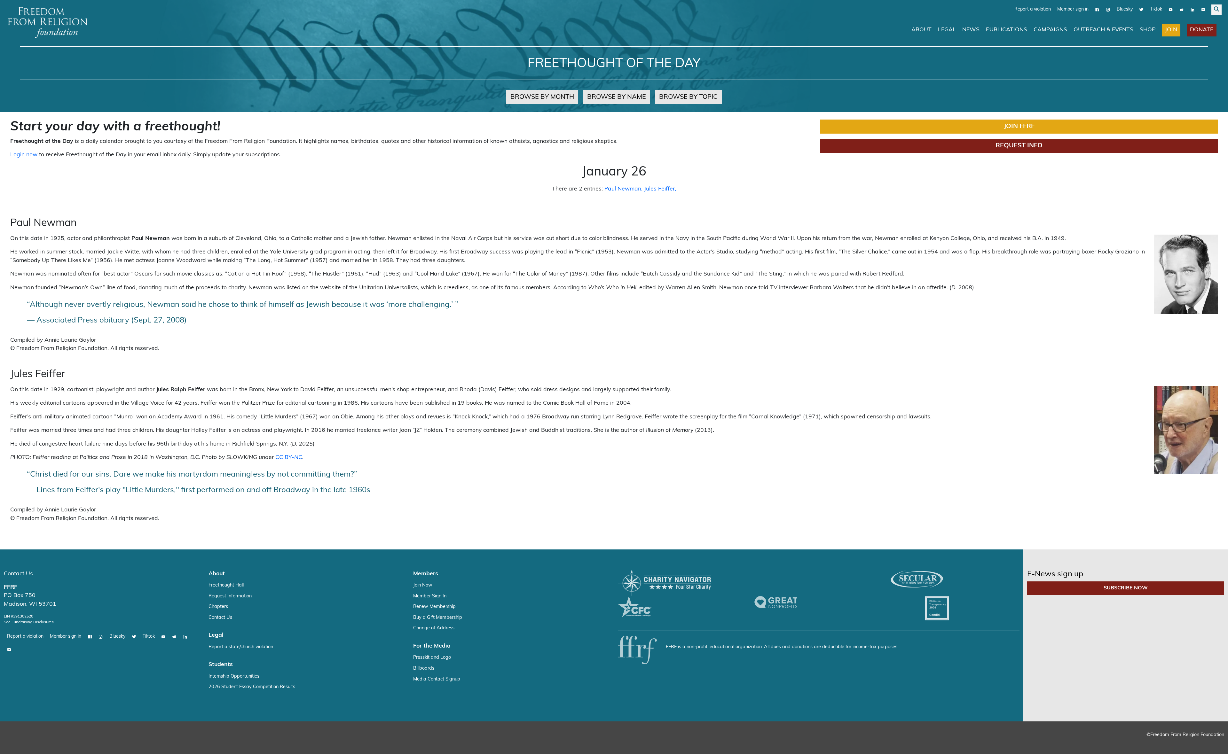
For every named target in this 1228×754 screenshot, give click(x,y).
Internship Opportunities (234, 676)
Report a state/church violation (241, 646)
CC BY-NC (288, 457)
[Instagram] (1108, 9)
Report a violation (1032, 9)
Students (221, 664)
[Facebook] (1097, 9)
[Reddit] (1181, 9)
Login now (23, 154)
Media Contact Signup (436, 679)
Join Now (422, 585)
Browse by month (542, 97)
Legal (947, 29)
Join (1171, 29)
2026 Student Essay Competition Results (252, 686)
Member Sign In (429, 596)
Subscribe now (1126, 587)
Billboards (423, 668)
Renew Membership (434, 606)
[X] (1141, 9)
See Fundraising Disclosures (29, 622)
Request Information (230, 596)
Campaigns (1050, 29)
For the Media (432, 646)
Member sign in (1073, 9)
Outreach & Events (1103, 29)
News (971, 29)
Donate (1201, 29)
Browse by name (616, 97)
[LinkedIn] (1192, 9)
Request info (1019, 145)
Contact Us (18, 573)
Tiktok (1156, 9)
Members (425, 573)
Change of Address (433, 628)
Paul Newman (622, 188)
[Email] (1203, 9)
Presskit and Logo (432, 657)
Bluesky (1125, 9)
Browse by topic (688, 97)
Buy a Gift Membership (437, 617)
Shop (1147, 29)
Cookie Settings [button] (1176, 743)
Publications (1006, 29)
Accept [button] (1209, 743)
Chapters (218, 606)
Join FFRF (1019, 126)
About (921, 29)
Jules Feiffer (659, 188)
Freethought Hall (226, 585)
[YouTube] (1170, 9)
